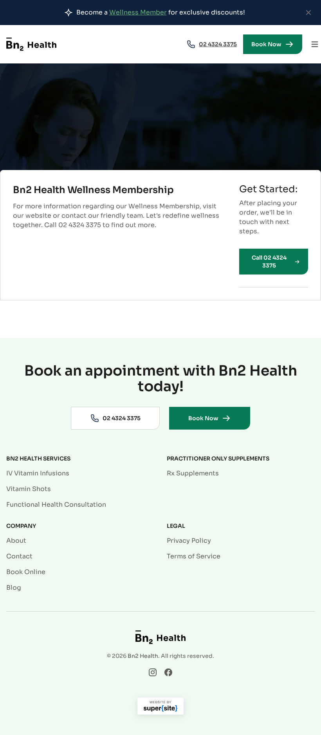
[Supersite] (160, 707)
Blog (13, 587)
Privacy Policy (189, 540)
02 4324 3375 (218, 44)
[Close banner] (308, 12)
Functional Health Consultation (56, 504)
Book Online (25, 572)
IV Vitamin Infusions (37, 473)
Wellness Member (138, 12)
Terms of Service (193, 556)
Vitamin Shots (28, 489)
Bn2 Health (143, 655)
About (16, 540)
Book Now (266, 44)
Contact (19, 556)
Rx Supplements (193, 473)
